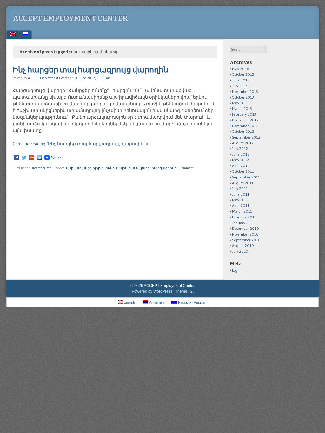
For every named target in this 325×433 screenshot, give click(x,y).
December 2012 (245, 120)
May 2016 (240, 68)
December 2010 (245, 228)
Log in (237, 270)
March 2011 (242, 211)
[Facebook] (16, 157)
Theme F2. (184, 291)
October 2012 (243, 131)
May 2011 (240, 199)
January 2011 (243, 222)
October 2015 (243, 74)
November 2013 (245, 91)
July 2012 (240, 148)
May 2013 (240, 102)
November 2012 (245, 125)
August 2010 (243, 245)
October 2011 (243, 171)
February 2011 (244, 217)
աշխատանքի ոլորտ (85, 168)
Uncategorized (41, 168)
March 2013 (242, 108)
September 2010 (246, 239)
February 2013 (244, 114)
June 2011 (240, 194)
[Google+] (32, 157)
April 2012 (240, 165)
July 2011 (240, 188)
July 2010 (240, 251)
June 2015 (240, 80)
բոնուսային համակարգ (128, 168)
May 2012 (240, 160)
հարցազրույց (164, 168)
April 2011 (240, 205)
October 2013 (243, 97)
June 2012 (240, 154)
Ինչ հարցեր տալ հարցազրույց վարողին (90, 69)
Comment (187, 168)
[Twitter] (24, 157)
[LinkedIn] (39, 157)
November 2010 (245, 234)
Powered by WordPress (152, 291)
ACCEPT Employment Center (70, 18)
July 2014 (240, 85)
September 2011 (246, 177)
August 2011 (242, 182)
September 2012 (246, 137)
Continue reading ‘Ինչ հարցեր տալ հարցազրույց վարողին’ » (80, 143)
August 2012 (243, 142)
